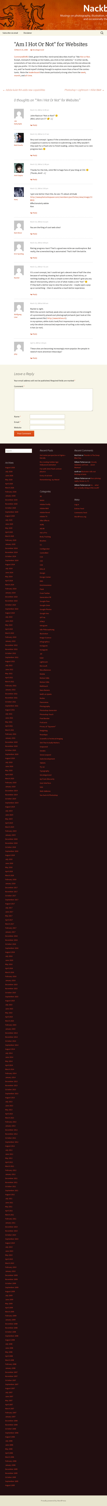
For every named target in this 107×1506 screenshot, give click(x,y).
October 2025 (10, 508)
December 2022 (11, 645)
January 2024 (10, 593)
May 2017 (8, 916)
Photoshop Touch (46, 714)
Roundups (44, 734)
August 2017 (10, 904)
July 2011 (8, 1198)
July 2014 (8, 1053)
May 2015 (8, 1013)
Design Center (45, 577)
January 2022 (10, 689)
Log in (76, 504)
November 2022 (11, 649)
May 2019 (8, 819)
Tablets (43, 763)
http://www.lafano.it (56, 318)
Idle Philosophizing (47, 629)
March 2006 (9, 1457)
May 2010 (8, 1255)
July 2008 (8, 1344)
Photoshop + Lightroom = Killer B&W (84, 89)
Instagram (44, 646)
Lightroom (44, 662)
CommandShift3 (21, 56)
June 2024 (9, 572)
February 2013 (10, 1122)
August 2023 (10, 613)
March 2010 (9, 1263)
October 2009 (10, 1283)
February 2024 (10, 588)
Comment (19, 386)
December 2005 (11, 1469)
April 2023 (9, 629)
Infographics (45, 641)
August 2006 (10, 1437)
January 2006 (10, 1465)
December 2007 (11, 1372)
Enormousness (45, 585)
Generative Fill (45, 597)
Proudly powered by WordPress (53, 1500)
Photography (45, 706)
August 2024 (10, 564)
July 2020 (8, 762)
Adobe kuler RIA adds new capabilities (24, 89)
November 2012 (11, 1134)
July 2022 (8, 665)
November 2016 (11, 940)
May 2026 (8, 479)
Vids (41, 787)
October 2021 (10, 702)
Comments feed (80, 512)
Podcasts (43, 722)
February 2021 (10, 734)
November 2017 (11, 891)
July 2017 (8, 908)
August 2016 (10, 952)
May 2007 (8, 1400)
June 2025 (9, 524)
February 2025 (10, 540)
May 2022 (8, 673)
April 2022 (9, 677)
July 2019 (8, 811)
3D (41, 496)
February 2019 (10, 831)
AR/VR (42, 528)
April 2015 (9, 1017)
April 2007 (9, 1404)
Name (17, 416)
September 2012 (11, 1142)
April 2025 (9, 532)
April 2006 (9, 1453)
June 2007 (9, 1396)
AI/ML (42, 524)
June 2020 (9, 766)
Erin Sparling (19, 254)
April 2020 (9, 774)
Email (17, 422)
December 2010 (11, 1227)
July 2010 (8, 1247)
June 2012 (9, 1154)
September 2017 (11, 899)
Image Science (45, 637)
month (17, 75)
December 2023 (11, 597)
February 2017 (10, 928)
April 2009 (9, 1307)
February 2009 (10, 1315)
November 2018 (11, 843)
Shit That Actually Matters (50, 742)
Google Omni (45, 605)
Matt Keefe (18, 145)
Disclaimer (27, 33)
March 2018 (9, 875)
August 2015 (10, 1000)
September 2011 (11, 1190)
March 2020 (9, 778)
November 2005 (11, 1473)
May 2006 (8, 1449)
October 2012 (10, 1138)
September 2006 (11, 1433)
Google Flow (45, 601)
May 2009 (8, 1303)
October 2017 (10, 895)
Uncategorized (38, 50)
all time (28, 75)
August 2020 (10, 758)
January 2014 (10, 1077)
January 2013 (10, 1126)
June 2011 (9, 1202)
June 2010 (9, 1251)
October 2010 (10, 1235)
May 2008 (8, 1352)
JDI (41, 654)
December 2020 (11, 742)
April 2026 (9, 483)
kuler (42, 658)
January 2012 (10, 1174)
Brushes (43, 541)
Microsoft (43, 666)
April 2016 (9, 968)
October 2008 (10, 1332)
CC (41, 545)
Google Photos (46, 609)
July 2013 (8, 1101)
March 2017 (9, 924)
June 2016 (9, 960)
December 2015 (11, 984)
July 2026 (8, 471)
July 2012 (8, 1150)
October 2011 (10, 1186)
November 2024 (11, 552)
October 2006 (10, 1429)
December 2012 (11, 1130)
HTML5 (42, 621)
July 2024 (8, 568)
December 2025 (11, 500)
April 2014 (9, 1065)
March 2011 (9, 1215)
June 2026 (9, 475)
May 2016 (8, 964)
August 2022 (10, 661)
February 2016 (10, 976)
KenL (16, 199)
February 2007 (10, 1412)
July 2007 (8, 1392)
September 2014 (11, 1045)
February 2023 (10, 637)
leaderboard (34, 72)
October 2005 (10, 1477)
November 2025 (11, 504)
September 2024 (11, 560)
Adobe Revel (45, 512)
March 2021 (9, 730)
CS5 (41, 561)
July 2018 (8, 859)
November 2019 (11, 794)
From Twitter (45, 593)
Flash (42, 589)
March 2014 (9, 1069)
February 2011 (10, 1219)
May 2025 (8, 528)
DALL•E (42, 569)
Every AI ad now (46, 475)
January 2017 (10, 932)
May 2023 (8, 625)
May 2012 (8, 1158)
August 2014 (10, 1049)
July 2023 (8, 617)
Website (17, 427)
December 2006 (11, 1420)
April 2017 (9, 920)
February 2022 (10, 685)
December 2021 (11, 693)
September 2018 (11, 851)
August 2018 (10, 855)
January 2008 (10, 1368)
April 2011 (9, 1210)
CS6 (41, 565)
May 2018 (8, 867)
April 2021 (9, 726)
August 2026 (10, 467)
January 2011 (10, 1223)
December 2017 (11, 887)
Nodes (42, 698)
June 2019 (9, 815)
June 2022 (9, 669)
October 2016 (10, 944)
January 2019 (10, 835)
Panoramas (44, 702)
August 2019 (10, 807)
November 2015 (11, 988)
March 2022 (9, 681)
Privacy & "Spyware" (48, 726)
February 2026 (10, 492)
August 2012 (10, 1146)
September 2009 (11, 1287)
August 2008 (10, 1340)
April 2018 (9, 871)
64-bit (42, 500)
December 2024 (11, 548)
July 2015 (8, 1004)
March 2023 (9, 633)
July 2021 (8, 714)
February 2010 (10, 1267)
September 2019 (11, 803)
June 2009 (9, 1299)
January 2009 (10, 1320)
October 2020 (10, 750)
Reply (35, 125)
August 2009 (10, 1291)
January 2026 (10, 496)
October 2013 (10, 1089)
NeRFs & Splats (46, 694)
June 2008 (9, 1348)
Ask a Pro (43, 532)
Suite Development (47, 759)
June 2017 (9, 912)
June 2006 (9, 1445)
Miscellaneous (45, 670)
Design (42, 573)
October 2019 (10, 798)
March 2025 (9, 536)
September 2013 (11, 1093)
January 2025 (10, 544)
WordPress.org (80, 516)
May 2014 (8, 1061)
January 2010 (10, 1271)
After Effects (44, 520)
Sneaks (43, 751)
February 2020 (10, 782)
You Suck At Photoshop (49, 795)
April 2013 (9, 1114)
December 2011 (11, 1178)
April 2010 (9, 1259)
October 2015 (10, 992)
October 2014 (10, 1041)
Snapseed (44, 747)
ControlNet (44, 553)
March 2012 (9, 1166)
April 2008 (9, 1356)
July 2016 (8, 956)
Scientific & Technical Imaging (51, 738)
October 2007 (10, 1380)
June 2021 (9, 718)
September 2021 (11, 706)
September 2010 (11, 1239)
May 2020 (8, 770)
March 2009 (9, 1311)
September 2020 (11, 754)
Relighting (44, 730)
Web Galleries (45, 791)
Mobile (42, 674)
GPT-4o (42, 617)
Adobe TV (43, 516)
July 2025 (8, 520)
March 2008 (9, 1360)
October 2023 (10, 605)
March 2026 (9, 487)
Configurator (45, 549)
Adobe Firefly (45, 504)
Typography (44, 771)
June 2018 (9, 863)
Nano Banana (45, 690)
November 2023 (11, 601)
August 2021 (10, 710)
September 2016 (11, 948)
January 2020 (10, 786)
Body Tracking (45, 536)
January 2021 (10, 738)
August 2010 (10, 1243)
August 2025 (10, 516)
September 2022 (11, 657)
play (15, 354)
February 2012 (10, 1170)
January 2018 (10, 883)
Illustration (44, 633)
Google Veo (44, 613)
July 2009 (8, 1295)
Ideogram (43, 625)
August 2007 (10, 1388)
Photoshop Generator (48, 710)
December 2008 (11, 1324)
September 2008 (11, 1336)
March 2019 (9, 827)
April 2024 (9, 580)
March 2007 (9, 1408)
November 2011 (11, 1182)
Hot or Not (85, 56)
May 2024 (8, 576)
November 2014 (11, 1037)
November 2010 (11, 1231)
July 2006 (8, 1441)
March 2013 (9, 1118)
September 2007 (11, 1384)
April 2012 (9, 1162)
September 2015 (11, 996)
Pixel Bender (45, 718)
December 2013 (11, 1081)
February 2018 (10, 879)
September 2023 (11, 609)
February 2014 (10, 1073)
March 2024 (9, 584)
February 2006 (10, 1461)
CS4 (41, 557)
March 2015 (9, 1021)
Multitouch (44, 686)
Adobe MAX (44, 508)
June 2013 (9, 1105)
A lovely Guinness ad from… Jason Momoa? (85, 465)
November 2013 (11, 1085)
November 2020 (11, 746)
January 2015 (10, 1029)
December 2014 (11, 1033)
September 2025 (11, 512)
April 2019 (9, 823)
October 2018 (10, 847)
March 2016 (9, 972)
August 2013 (10, 1097)
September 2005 (11, 1481)
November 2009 (11, 1279)
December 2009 (11, 1275)
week (83, 72)
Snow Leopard (45, 755)
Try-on (42, 767)
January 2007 (10, 1416)
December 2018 (11, 839)
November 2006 (11, 1425)
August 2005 (10, 1485)
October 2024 (10, 556)
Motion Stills (44, 678)
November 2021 (11, 698)
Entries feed (79, 508)
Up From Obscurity (47, 779)
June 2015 (9, 1009)
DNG (41, 581)
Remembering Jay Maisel (49, 479)
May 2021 (8, 722)
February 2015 (10, 1025)
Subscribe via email (10, 33)
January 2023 (10, 641)
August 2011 (10, 1194)
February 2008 (10, 1364)
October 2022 (10, 653)
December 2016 (11, 936)
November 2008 (11, 1328)
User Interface (45, 783)
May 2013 (8, 1109)
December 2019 (11, 790)
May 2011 (8, 1206)
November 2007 (11, 1376)
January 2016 (10, 980)
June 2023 (9, 621)
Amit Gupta (18, 175)
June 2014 (9, 1057)
